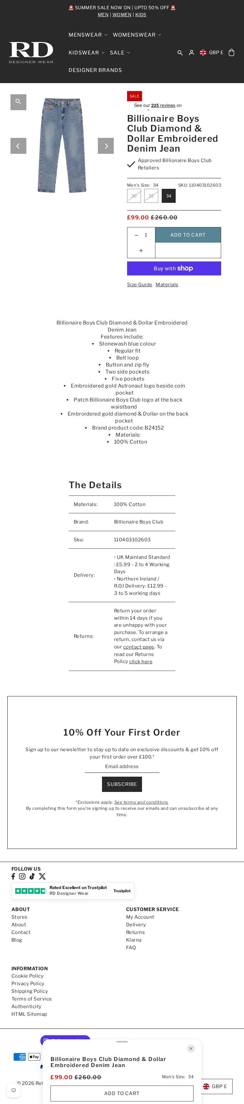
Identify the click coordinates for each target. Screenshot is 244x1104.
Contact (21, 932)
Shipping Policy (29, 991)
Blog (16, 940)
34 (169, 195)
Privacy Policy (27, 983)
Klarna (134, 940)
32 (151, 195)
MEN (103, 14)
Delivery (136, 925)
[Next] (106, 146)
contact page (138, 647)
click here (140, 662)
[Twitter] (42, 876)
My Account (140, 917)
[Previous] (18, 146)
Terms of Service (31, 999)
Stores (19, 917)
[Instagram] (22, 876)
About (18, 925)
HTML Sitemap (29, 1014)
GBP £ (216, 52)
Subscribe (122, 784)
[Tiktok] (32, 876)
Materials (167, 285)
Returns (135, 932)
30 (134, 195)
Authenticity (26, 1006)
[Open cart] (231, 52)
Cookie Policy (27, 976)
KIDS (140, 14)
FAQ (131, 948)
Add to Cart (188, 235)
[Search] (180, 52)
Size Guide (139, 285)
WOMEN (122, 14)
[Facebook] (13, 876)
